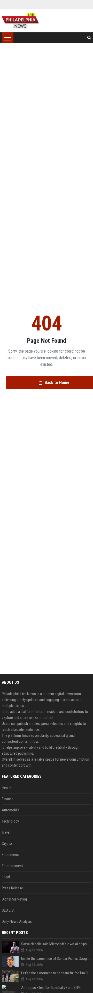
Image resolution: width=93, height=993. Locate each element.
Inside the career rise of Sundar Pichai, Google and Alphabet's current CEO (56, 958)
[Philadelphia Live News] (20, 20)
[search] (89, 37)
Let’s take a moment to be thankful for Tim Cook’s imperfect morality (56, 973)
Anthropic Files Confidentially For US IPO (51, 987)
